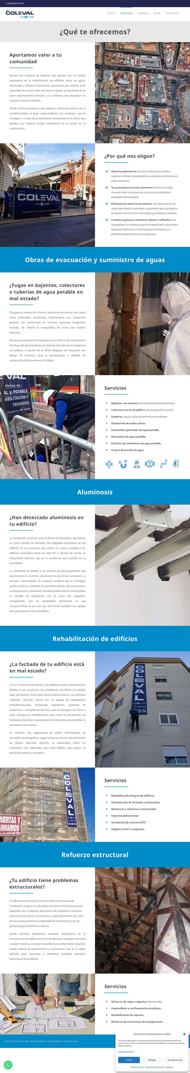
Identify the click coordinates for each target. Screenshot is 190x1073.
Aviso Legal (24, 1041)
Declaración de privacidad (154, 1067)
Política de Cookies (54, 1041)
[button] (184, 1034)
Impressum (169, 1067)
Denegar (152, 1060)
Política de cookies (137, 1067)
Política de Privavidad (38, 1041)
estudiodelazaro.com (70, 1041)
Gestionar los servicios (126, 1051)
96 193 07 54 (19, 3)
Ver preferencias (175, 1060)
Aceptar (129, 1060)
